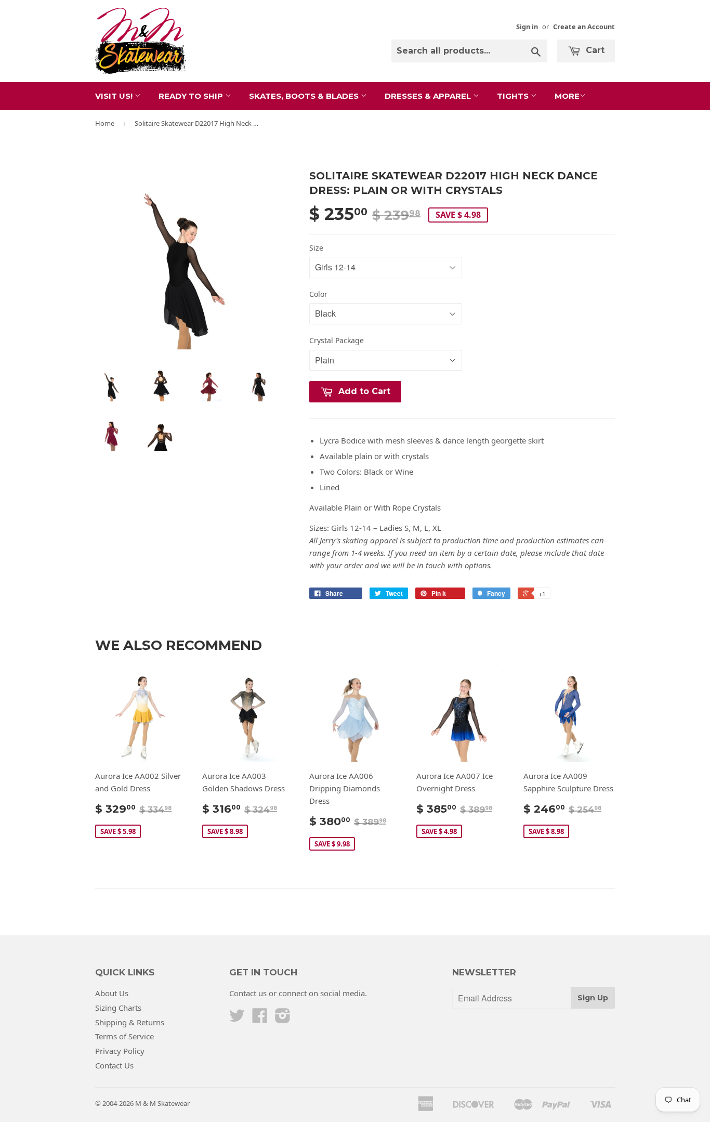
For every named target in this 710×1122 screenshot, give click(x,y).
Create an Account (584, 26)
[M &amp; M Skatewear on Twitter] (237, 1018)
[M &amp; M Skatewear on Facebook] (260, 1018)
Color (318, 294)
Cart (593, 50)
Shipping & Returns (129, 1022)
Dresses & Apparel (429, 96)
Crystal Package (336, 340)
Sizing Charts (118, 1007)
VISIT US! (115, 96)
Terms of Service (124, 1036)
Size (316, 248)
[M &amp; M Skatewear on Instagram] (283, 1018)
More (567, 96)
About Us (111, 993)
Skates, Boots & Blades (305, 96)
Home (104, 123)
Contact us (248, 993)
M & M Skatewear (162, 1103)
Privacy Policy (119, 1051)
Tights (514, 96)
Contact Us (114, 1065)
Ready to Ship (192, 96)
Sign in (527, 26)
